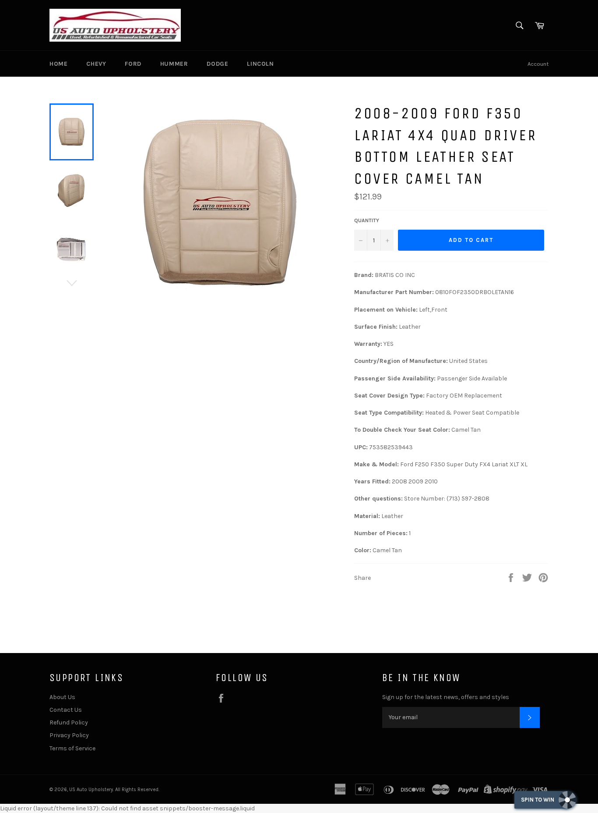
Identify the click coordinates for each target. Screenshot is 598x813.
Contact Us (65, 710)
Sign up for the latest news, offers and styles (445, 697)
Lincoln (260, 63)
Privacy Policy (69, 735)
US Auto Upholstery (91, 789)
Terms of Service (72, 748)
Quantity (366, 220)
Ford (133, 63)
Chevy (96, 63)
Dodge (217, 63)
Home (58, 63)
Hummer (174, 63)
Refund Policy (68, 722)
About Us (62, 697)
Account (538, 63)
